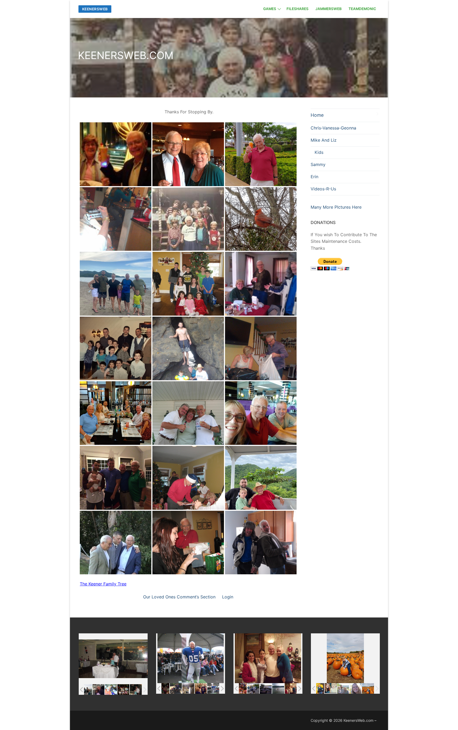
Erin (314, 176)
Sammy (318, 164)
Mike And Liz (324, 140)
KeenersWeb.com (358, 720)
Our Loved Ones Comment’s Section (179, 596)
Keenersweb (95, 9)
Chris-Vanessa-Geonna (333, 128)
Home (317, 115)
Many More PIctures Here (336, 207)
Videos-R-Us (323, 188)
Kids (319, 152)
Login (227, 596)
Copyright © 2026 (327, 720)
